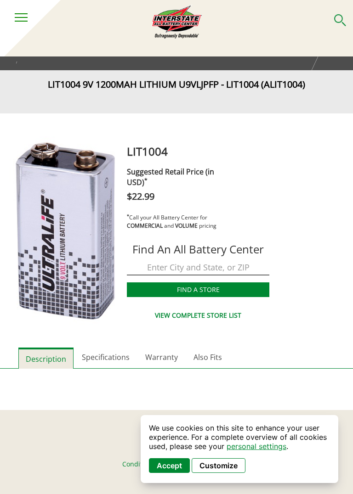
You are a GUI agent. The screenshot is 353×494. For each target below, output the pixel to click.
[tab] (46, 358)
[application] (239, 449)
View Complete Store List (198, 315)
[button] (340, 18)
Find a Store (198, 289)
